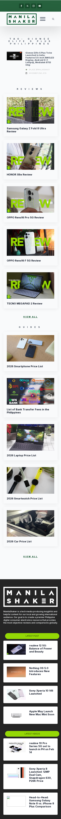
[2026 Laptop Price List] (30, 437)
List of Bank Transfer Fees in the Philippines (28, 411)
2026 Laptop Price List (21, 455)
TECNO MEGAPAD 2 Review (24, 303)
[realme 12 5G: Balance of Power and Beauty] (16, 650)
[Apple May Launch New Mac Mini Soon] (16, 715)
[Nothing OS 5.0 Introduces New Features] (16, 673)
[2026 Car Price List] (30, 523)
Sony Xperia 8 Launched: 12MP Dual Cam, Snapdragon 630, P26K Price (40, 774)
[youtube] (39, 6)
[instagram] (33, 6)
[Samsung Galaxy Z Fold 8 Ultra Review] (30, 110)
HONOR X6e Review (19, 174)
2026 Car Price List (19, 541)
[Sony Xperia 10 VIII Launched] (16, 694)
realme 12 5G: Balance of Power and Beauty (40, 648)
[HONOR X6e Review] (30, 156)
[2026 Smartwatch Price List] (30, 480)
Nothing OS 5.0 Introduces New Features (39, 671)
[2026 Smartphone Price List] (30, 348)
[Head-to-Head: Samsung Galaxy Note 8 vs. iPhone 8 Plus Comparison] (16, 803)
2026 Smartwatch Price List (25, 498)
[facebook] (21, 6)
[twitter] (27, 6)
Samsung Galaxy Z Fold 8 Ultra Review (26, 130)
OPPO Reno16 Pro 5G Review (25, 217)
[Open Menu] (42, 19)
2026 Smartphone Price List (25, 366)
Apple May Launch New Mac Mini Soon (41, 713)
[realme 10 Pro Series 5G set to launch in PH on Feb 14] (16, 749)
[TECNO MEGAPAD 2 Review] (30, 285)
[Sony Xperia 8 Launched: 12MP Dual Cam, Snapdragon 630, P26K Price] (16, 776)
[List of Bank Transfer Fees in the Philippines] (30, 391)
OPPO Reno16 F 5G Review (24, 260)
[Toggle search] (53, 19)
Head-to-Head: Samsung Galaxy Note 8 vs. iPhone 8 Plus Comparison (41, 802)
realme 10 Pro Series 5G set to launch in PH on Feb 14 (41, 748)
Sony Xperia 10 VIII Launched (41, 692)
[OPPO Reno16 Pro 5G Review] (30, 199)
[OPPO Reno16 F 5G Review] (30, 242)
